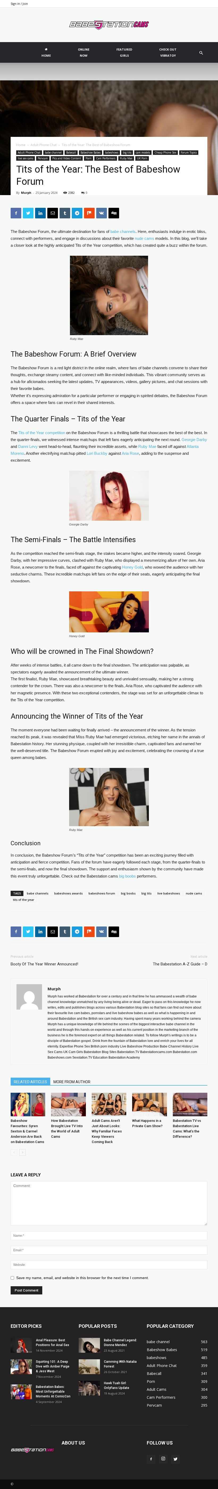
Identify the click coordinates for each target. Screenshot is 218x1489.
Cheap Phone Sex (165, 152)
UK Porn (142, 158)
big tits (127, 152)
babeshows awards (68, 893)
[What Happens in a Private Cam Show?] (149, 1105)
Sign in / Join (19, 4)
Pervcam (43, 158)
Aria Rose (130, 453)
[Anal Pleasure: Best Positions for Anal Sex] (21, 1345)
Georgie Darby (194, 439)
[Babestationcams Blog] (109, 25)
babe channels (123, 231)
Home (21, 145)
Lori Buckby (97, 453)
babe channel (53, 152)
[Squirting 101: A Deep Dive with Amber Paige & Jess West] (21, 1366)
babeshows (111, 152)
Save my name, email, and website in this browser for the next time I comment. (82, 1278)
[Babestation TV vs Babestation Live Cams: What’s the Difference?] (190, 1105)
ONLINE (83, 52)
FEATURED (124, 52)
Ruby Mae (126, 158)
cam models (143, 152)
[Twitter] (175, 1459)
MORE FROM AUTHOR (71, 1082)
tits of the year (23, 900)
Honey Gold (132, 567)
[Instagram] (163, 1459)
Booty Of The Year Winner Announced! (44, 964)
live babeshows (168, 893)
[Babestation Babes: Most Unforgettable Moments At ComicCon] (21, 1391)
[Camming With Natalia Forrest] (89, 1366)
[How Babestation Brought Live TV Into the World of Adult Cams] (68, 1105)
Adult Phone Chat (44, 145)
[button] (201, 53)
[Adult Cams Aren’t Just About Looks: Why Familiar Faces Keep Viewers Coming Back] (109, 1105)
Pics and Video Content (66, 158)
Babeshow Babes (90, 152)
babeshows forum (102, 893)
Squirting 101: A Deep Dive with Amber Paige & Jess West (52, 1366)
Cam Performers (105, 158)
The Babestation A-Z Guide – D (180, 964)
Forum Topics (189, 152)
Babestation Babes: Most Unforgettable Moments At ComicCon (53, 1391)
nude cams (144, 238)
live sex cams (25, 158)
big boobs (127, 876)
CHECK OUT (168, 52)
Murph (26, 193)
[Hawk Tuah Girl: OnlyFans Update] (89, 1388)
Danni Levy (28, 446)
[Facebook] (151, 1459)
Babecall (71, 152)
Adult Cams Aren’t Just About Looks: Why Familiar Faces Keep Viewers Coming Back (107, 1131)
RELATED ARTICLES (30, 1082)
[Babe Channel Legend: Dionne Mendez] (89, 1345)
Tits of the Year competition (41, 432)
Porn (88, 158)
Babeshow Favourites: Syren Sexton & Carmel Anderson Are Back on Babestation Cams (27, 1131)
